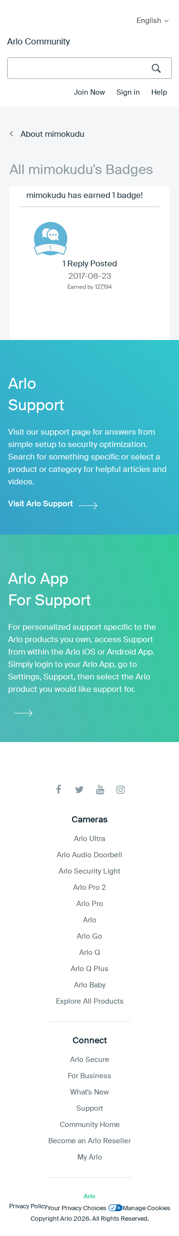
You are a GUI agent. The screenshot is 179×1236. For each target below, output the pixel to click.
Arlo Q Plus (89, 969)
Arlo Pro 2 (89, 887)
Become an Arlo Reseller (89, 1141)
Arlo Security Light (89, 871)
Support (89, 1108)
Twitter (79, 790)
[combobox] (89, 68)
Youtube (100, 790)
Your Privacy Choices (76, 1208)
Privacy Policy (28, 1206)
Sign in (128, 92)
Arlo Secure (89, 1059)
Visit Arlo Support (40, 504)
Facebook (59, 790)
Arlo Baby (89, 985)
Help (159, 92)
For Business (89, 1076)
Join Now (89, 92)
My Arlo (14, 6)
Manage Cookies (146, 1208)
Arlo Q (89, 952)
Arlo (89, 920)
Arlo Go (89, 936)
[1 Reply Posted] (50, 238)
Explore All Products (90, 1001)
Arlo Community (38, 42)
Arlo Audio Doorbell (89, 855)
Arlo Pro (89, 904)
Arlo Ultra (89, 838)
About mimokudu (52, 135)
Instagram (120, 790)
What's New (89, 1092)
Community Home (90, 1124)
